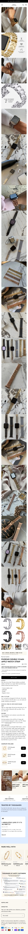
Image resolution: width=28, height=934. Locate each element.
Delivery (3, 713)
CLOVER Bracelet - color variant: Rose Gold (16, 861)
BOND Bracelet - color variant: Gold (25, 861)
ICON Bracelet (11, 747)
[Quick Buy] (20, 779)
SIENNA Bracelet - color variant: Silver (3, 861)
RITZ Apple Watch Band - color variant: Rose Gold (26, 782)
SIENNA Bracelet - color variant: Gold (1, 861)
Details (3, 680)
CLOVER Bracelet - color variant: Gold (13, 861)
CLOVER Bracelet (18, 864)
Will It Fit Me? (5, 696)
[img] (24, 664)
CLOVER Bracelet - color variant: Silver (15, 861)
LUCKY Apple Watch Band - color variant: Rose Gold (15, 782)
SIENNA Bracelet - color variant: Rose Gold (4, 861)
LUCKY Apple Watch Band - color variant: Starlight (16, 782)
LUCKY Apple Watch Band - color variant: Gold (12, 782)
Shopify (4, 924)
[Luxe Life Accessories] (14, 5)
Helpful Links (4, 902)
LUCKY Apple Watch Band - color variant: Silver (13, 782)
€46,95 (6, 865)
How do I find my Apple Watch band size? (11, 705)
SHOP (6, 787)
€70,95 (14, 788)
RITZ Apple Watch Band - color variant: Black (27, 782)
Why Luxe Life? (5, 725)
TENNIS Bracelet (12, 761)
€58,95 (18, 865)
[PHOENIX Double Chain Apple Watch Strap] (4, 647)
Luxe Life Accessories (9, 920)
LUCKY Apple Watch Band (16, 785)
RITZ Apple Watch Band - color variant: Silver (24, 782)
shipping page (8, 722)
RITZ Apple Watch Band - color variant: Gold (23, 782)
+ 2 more (20, 782)
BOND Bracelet (11, 754)
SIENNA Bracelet (6, 864)
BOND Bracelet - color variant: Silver (27, 861)
